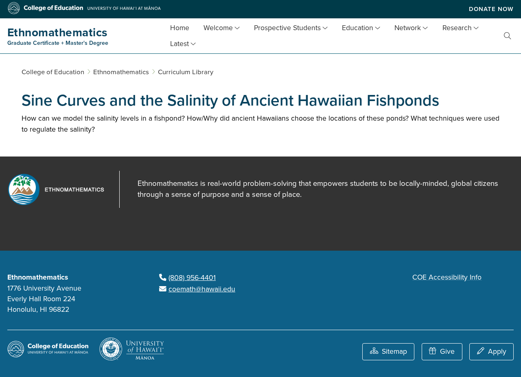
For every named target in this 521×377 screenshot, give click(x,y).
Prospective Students (287, 28)
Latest (179, 44)
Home (179, 28)
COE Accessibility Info (447, 277)
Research (457, 28)
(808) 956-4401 (192, 277)
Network (407, 28)
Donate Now (491, 9)
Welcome (218, 28)
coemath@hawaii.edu (202, 289)
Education (357, 28)
